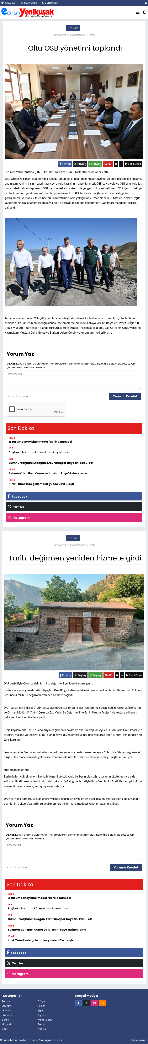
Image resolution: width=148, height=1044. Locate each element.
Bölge (41, 1001)
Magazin (7, 1024)
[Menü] (138, 12)
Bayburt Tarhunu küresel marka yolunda (39, 452)
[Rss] (102, 1003)
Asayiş (42, 1029)
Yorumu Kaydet (125, 396)
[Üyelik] (146, 2)
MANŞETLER (30, 2)
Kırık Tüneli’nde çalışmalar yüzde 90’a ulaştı (41, 484)
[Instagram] (94, 1003)
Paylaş (66, 164)
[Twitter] (86, 1003)
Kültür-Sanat (45, 1019)
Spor (4, 1029)
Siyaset (42, 1015)
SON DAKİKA (51, 2)
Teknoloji (43, 1024)
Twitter (18, 507)
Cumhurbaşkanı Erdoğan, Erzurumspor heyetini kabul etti (51, 463)
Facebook (19, 497)
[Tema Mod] (144, 12)
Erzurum (73, 28)
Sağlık (5, 1019)
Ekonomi (7, 1015)
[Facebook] (78, 1003)
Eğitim (41, 1010)
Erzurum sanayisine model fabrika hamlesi (40, 442)
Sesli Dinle (134, 164)
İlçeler (41, 1005)
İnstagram (20, 518)
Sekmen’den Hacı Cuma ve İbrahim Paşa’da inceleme (48, 473)
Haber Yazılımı (139, 1040)
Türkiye (6, 1001)
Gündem (7, 1010)
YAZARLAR (10, 2)
